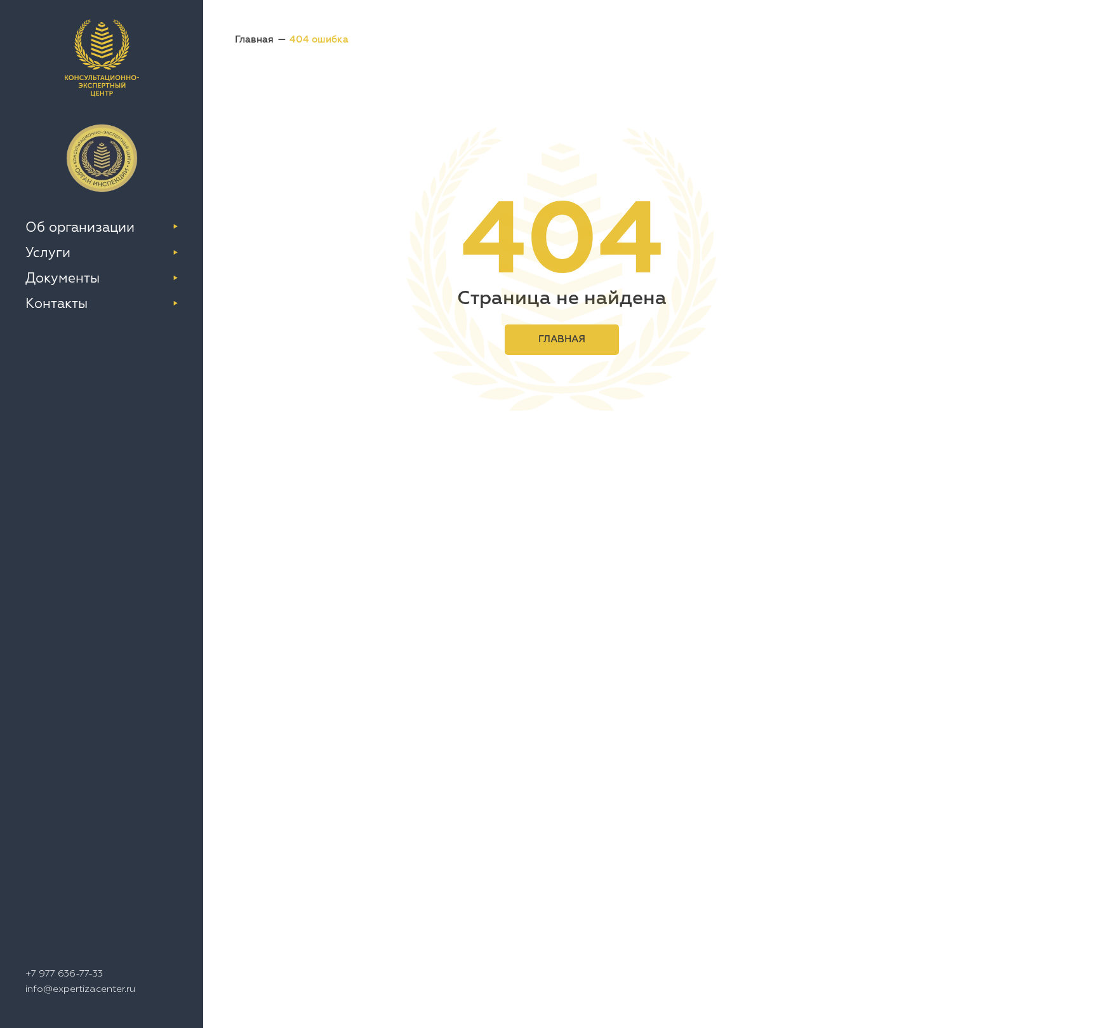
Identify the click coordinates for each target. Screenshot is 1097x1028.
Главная (254, 39)
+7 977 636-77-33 (64, 973)
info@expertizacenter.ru (80, 988)
